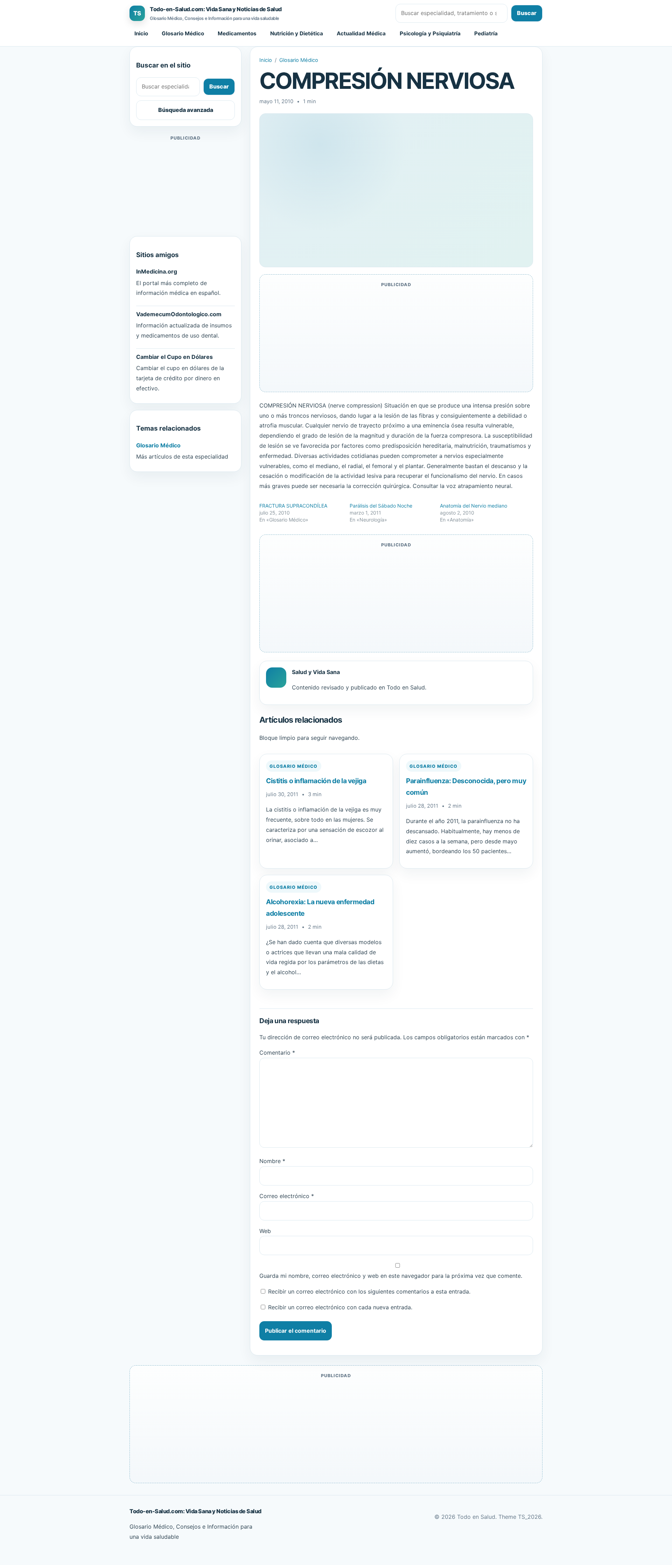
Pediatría (486, 33)
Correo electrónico (286, 1195)
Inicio (141, 33)
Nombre (272, 1160)
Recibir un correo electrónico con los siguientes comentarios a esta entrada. (369, 1291)
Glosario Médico (183, 33)
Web (265, 1230)
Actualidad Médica (361, 33)
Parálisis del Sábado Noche (381, 506)
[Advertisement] (185, 186)
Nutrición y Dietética (296, 33)
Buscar (527, 12)
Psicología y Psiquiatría (430, 33)
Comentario (277, 1052)
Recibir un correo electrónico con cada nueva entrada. (340, 1307)
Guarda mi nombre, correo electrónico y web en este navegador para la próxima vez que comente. (390, 1275)
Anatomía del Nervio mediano (473, 506)
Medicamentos (237, 33)
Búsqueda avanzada (185, 109)
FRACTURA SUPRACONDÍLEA (293, 506)
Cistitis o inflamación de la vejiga (316, 781)
